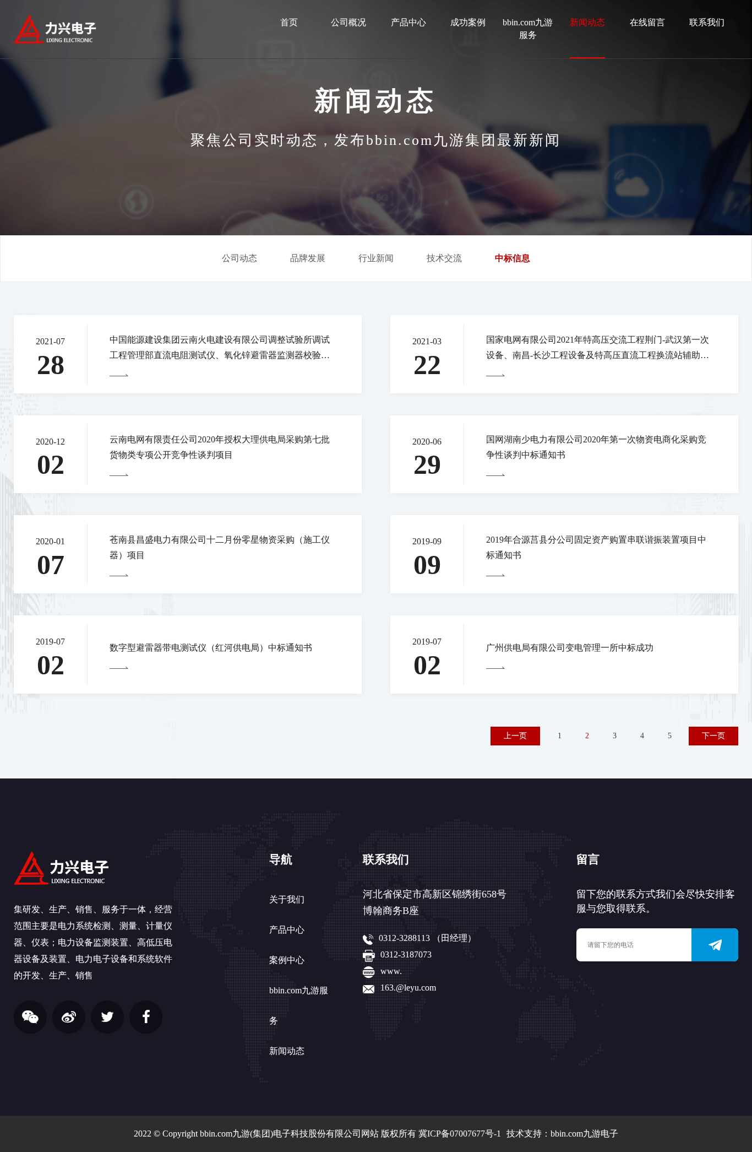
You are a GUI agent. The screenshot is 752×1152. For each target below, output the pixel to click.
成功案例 (468, 22)
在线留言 (647, 22)
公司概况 (348, 22)
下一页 (713, 736)
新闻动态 (587, 22)
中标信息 (512, 258)
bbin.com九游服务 (528, 29)
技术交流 (444, 258)
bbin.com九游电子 (584, 1133)
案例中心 (286, 960)
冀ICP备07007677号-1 (459, 1133)
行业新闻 (376, 258)
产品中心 (408, 22)
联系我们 (706, 22)
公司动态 (239, 258)
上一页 (515, 736)
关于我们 (286, 899)
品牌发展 (307, 258)
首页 (289, 22)
